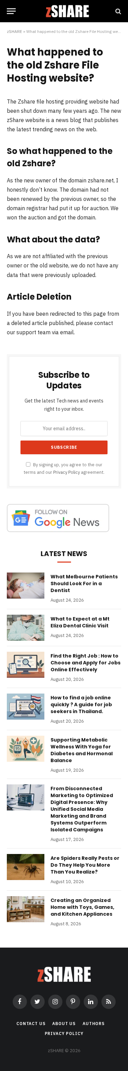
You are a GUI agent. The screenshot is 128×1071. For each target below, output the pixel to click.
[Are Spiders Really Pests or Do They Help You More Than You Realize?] (25, 867)
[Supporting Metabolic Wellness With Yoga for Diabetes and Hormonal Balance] (25, 749)
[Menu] (11, 11)
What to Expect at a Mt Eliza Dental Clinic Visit (80, 622)
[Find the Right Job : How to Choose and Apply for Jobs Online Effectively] (25, 665)
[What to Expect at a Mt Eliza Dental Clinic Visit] (25, 628)
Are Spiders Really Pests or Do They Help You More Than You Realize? (85, 865)
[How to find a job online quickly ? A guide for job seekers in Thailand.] (25, 707)
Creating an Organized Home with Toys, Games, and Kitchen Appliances (82, 907)
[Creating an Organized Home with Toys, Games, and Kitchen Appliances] (25, 909)
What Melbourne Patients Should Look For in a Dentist (84, 583)
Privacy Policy (66, 472)
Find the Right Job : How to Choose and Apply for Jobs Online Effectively (85, 662)
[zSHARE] (67, 11)
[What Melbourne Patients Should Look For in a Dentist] (25, 586)
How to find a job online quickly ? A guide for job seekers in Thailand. (81, 704)
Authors (94, 1023)
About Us (64, 1023)
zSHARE (14, 31)
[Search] (117, 11)
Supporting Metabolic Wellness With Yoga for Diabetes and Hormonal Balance (82, 750)
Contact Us (30, 1023)
